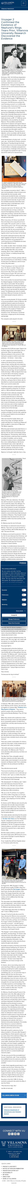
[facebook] (9, 1134)
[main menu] (23, 3)
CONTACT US (15, 1155)
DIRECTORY (6, 1177)
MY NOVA (5, 1174)
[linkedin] (15, 1134)
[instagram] (18, 1134)
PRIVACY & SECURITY (9, 1166)
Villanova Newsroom (7, 8)
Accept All (14, 615)
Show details (19, 610)
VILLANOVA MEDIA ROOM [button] (10, 1095)
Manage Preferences (14, 619)
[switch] (24, 595)
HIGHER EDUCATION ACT (11, 1170)
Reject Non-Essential (14, 623)
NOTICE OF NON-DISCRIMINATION (13, 1168)
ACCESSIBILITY (7, 1172)
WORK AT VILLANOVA (9, 1179)
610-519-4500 (15, 1157)
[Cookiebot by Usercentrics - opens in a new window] (19, 563)
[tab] (14, 1095)
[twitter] (12, 1134)
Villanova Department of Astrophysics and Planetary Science (12, 1111)
